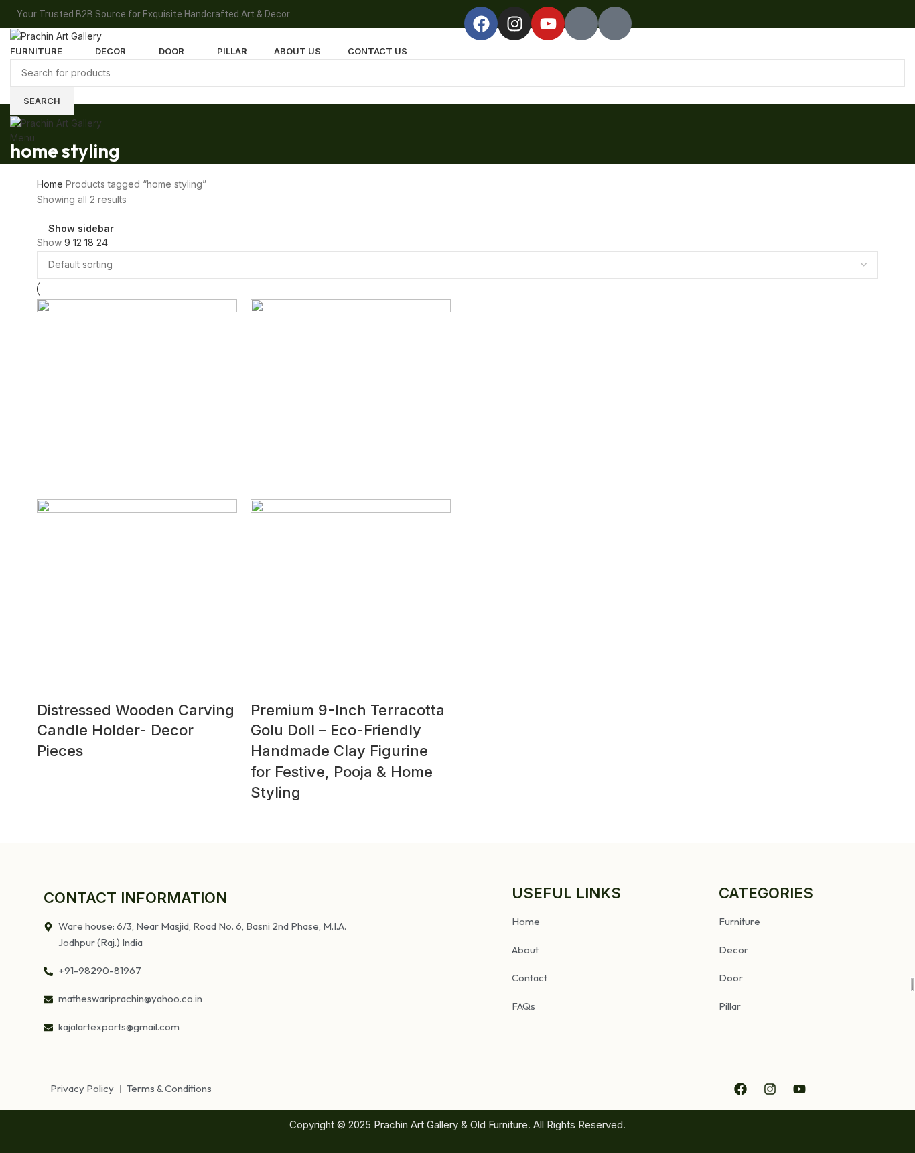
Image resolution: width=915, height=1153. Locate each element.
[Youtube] (548, 23)
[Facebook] (481, 23)
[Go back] (27, 120)
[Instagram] (514, 23)
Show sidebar (81, 228)
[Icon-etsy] (615, 23)
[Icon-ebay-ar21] (581, 23)
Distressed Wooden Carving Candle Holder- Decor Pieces (135, 730)
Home (51, 184)
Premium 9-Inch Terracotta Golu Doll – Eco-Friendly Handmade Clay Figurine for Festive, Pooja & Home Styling (348, 751)
